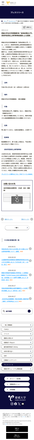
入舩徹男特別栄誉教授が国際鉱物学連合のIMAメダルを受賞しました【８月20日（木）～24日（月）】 (15, 262)
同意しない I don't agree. (17, 435)
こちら (23, 416)
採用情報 (12, 390)
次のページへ (25, 219)
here (6, 424)
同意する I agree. (17, 429)
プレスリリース (12, 21)
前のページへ (9, 219)
